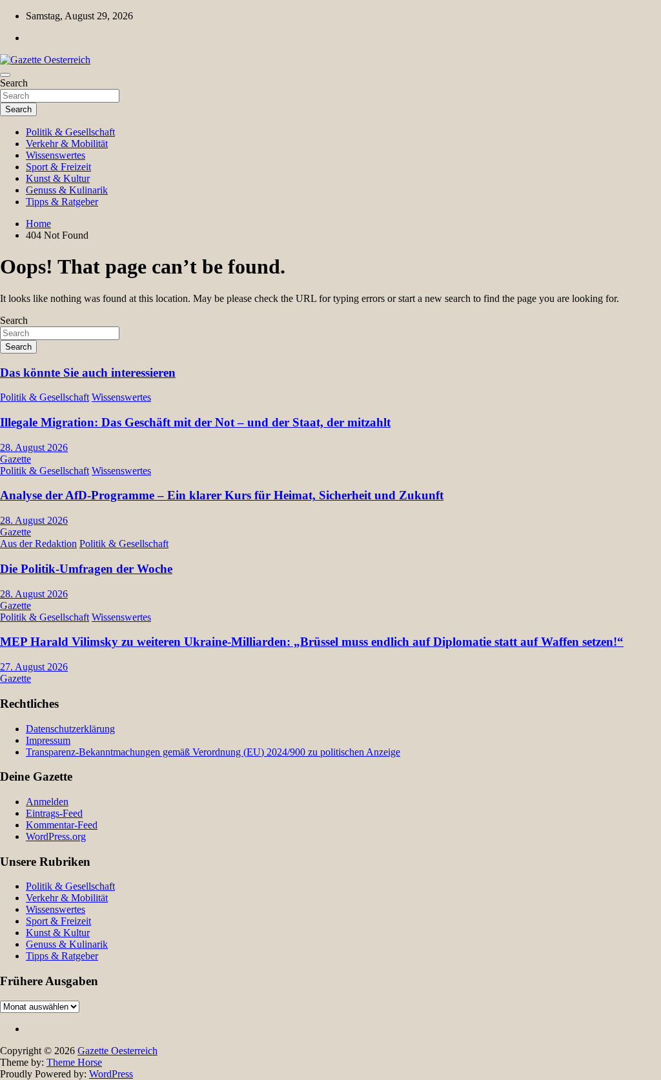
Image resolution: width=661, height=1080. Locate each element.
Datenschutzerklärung (70, 728)
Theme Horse (74, 1062)
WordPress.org (56, 836)
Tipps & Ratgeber (62, 201)
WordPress (111, 1073)
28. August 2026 (34, 447)
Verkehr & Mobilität (67, 143)
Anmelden (47, 801)
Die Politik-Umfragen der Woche (86, 568)
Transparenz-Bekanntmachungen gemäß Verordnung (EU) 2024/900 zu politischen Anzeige (213, 751)
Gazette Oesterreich (117, 1050)
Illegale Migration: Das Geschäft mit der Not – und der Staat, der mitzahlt (195, 422)
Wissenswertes (55, 155)
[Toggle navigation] (5, 75)
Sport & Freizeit (58, 166)
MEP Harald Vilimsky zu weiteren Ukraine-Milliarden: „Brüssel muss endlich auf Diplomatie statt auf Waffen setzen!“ (312, 641)
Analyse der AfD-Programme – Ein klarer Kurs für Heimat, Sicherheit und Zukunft (221, 495)
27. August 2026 (34, 666)
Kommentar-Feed (61, 824)
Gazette (15, 459)
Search (14, 82)
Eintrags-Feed (54, 813)
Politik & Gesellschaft (70, 131)
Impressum (48, 740)
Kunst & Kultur (58, 178)
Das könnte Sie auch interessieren (88, 372)
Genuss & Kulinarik (67, 190)
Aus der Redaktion (38, 543)
